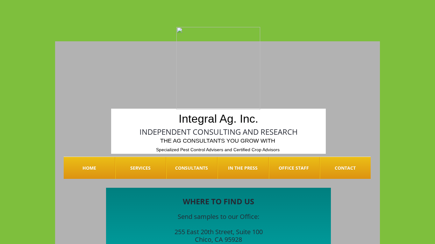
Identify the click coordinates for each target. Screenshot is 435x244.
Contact (345, 168)
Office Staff (294, 168)
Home (89, 168)
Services (140, 168)
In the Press (243, 168)
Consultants (191, 168)
